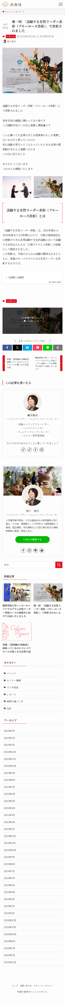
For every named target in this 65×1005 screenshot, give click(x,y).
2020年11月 (10, 927)
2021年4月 (9, 892)
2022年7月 (9, 787)
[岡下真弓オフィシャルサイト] (11, 4)
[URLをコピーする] (57, 348)
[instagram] (41, 449)
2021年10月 (10, 850)
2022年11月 (10, 759)
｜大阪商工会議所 (14, 277)
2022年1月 (9, 829)
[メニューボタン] (60, 4)
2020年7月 (9, 948)
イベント (11, 673)
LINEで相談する (32, 539)
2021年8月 (9, 864)
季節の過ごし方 (15, 701)
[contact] (41, 550)
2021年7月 (9, 871)
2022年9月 (9, 773)
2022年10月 (10, 766)
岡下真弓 (32, 415)
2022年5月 (9, 801)
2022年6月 (9, 794)
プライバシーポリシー (43, 985)
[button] (7, 348)
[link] (23, 449)
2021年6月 (9, 878)
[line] (35, 550)
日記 (9, 708)
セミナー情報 (14, 680)
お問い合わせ (26, 985)
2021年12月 (10, 836)
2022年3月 (9, 815)
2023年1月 (9, 744)
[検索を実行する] (58, 565)
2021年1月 (9, 913)
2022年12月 (10, 752)
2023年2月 (9, 738)
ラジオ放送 (12, 687)
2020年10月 (10, 934)
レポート (11, 36)
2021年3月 (9, 899)
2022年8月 (9, 780)
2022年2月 (9, 822)
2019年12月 (10, 962)
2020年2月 (9, 955)
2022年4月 (9, 808)
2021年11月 (10, 843)
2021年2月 (9, 906)
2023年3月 (9, 730)
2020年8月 (9, 941)
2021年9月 (9, 857)
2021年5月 (9, 885)
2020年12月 (10, 920)
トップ (15, 985)
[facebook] (35, 449)
